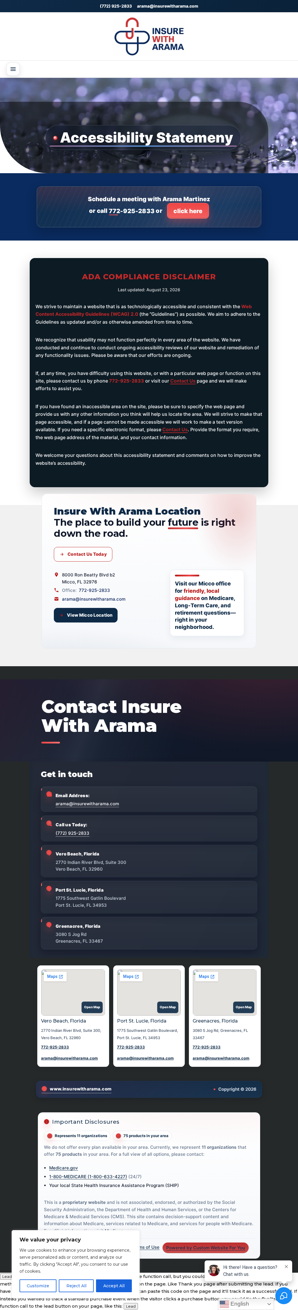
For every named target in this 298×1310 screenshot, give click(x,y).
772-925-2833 (132, 211)
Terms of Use (145, 1247)
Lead (7, 1276)
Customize (38, 1285)
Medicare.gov (63, 1168)
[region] (76, 1264)
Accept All (114, 1285)
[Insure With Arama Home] (149, 36)
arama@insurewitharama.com (167, 5)
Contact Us (183, 381)
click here (187, 211)
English (239, 1304)
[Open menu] (13, 69)
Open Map (92, 1007)
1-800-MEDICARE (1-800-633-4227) (88, 1176)
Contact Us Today (87, 554)
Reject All (76, 1285)
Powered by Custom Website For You (205, 1248)
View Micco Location (90, 615)
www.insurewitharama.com (80, 1089)
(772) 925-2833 (116, 5)
